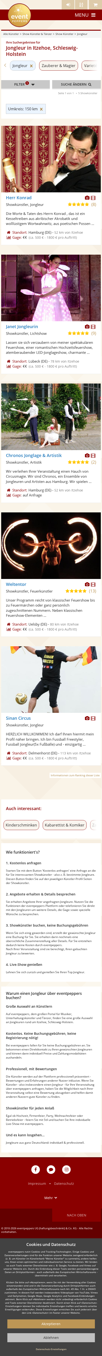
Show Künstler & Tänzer (37, 34)
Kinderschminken (21, 825)
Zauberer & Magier (58, 65)
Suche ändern (74, 84)
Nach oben (76, 1215)
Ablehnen (51, 1337)
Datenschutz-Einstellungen (51, 1349)
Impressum (37, 1183)
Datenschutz (64, 1183)
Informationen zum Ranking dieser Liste (75, 775)
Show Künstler (64, 34)
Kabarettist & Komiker (64, 825)
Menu (82, 15)
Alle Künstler (11, 34)
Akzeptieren (51, 1324)
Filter (21, 84)
